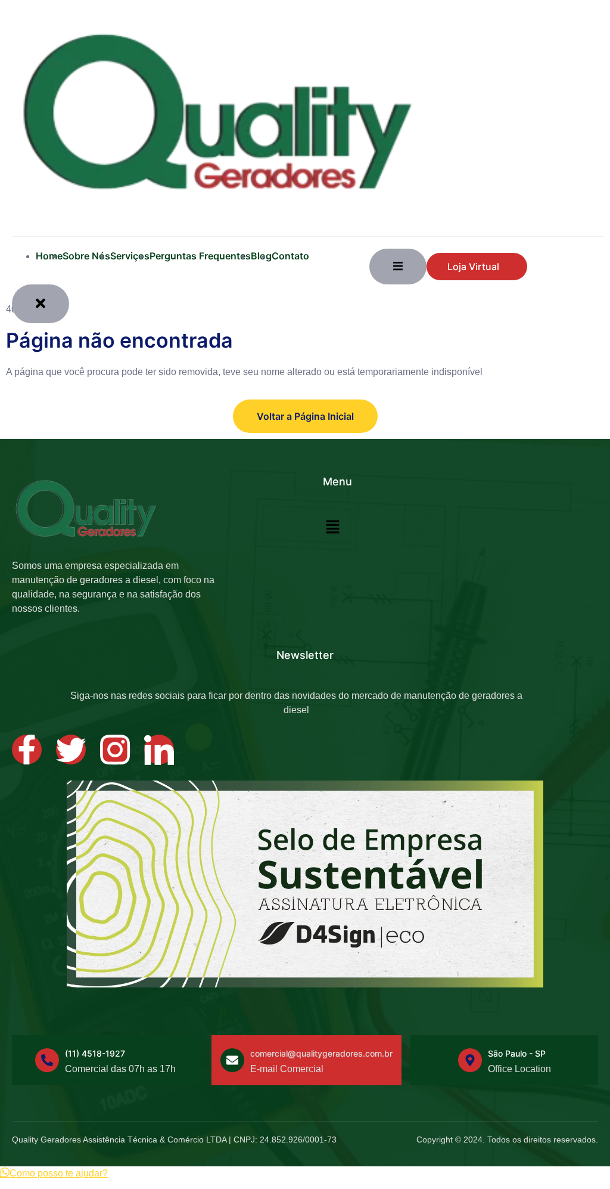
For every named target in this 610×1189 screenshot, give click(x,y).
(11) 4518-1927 (95, 1053)
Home (49, 256)
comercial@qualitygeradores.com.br (321, 1053)
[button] (333, 528)
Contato (290, 256)
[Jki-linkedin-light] (159, 749)
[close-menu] (40, 303)
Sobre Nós (86, 256)
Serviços (130, 256)
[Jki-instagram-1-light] (115, 749)
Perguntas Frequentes (200, 256)
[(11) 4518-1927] (47, 1060)
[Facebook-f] (27, 749)
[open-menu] (398, 266)
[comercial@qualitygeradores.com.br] (232, 1060)
